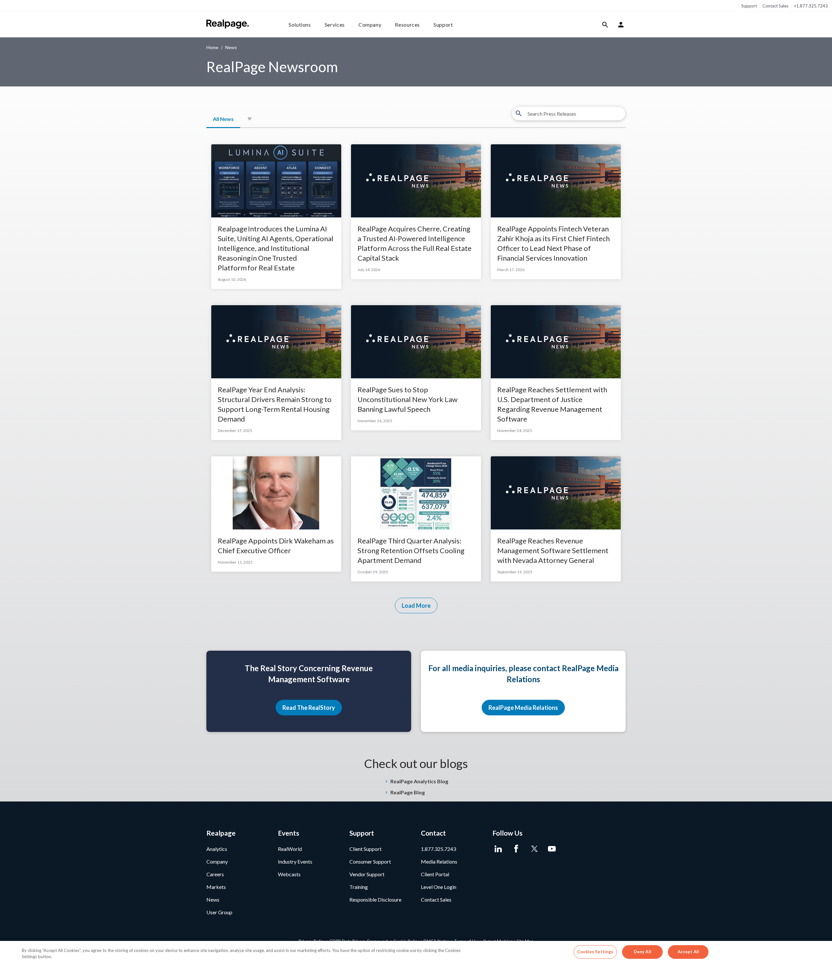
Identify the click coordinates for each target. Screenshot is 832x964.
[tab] (249, 119)
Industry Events (295, 861)
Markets (216, 887)
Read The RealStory (308, 707)
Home (212, 47)
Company (369, 24)
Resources (407, 24)
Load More (416, 605)
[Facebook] (516, 849)
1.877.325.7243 (438, 849)
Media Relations (439, 861)
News (212, 899)
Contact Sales (775, 5)
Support (749, 5)
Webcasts (289, 874)
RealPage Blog (407, 792)
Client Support (365, 849)
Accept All (688, 951)
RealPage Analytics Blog (419, 781)
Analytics (216, 849)
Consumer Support (370, 861)
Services (335, 24)
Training (358, 887)
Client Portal (435, 874)
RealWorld (290, 849)
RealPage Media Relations (523, 707)
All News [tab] (223, 119)
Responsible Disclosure (375, 899)
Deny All (642, 951)
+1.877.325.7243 (811, 5)
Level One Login (438, 887)
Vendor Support (366, 874)
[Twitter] (534, 849)
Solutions (300, 24)
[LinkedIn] (498, 849)
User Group (219, 912)
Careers (215, 874)
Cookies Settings (595, 951)
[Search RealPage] (605, 24)
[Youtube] (551, 849)
